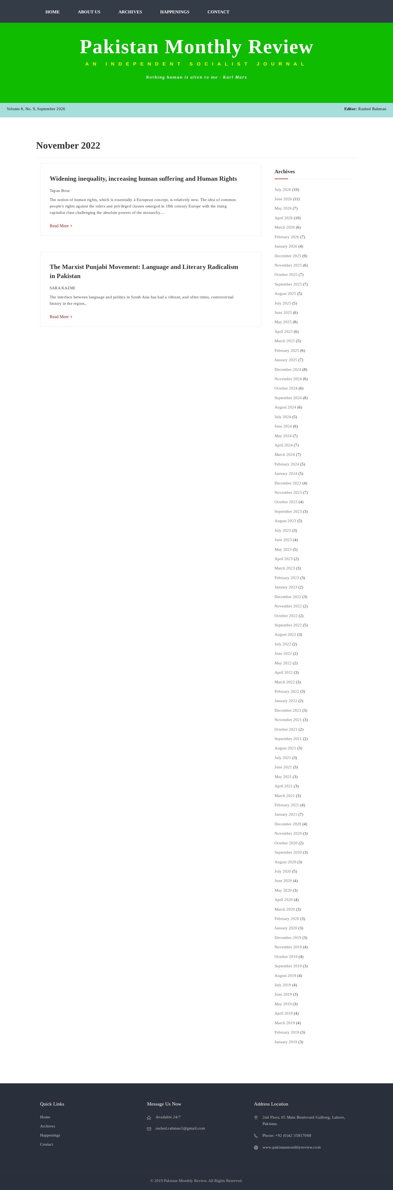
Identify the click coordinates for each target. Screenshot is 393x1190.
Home (52, 11)
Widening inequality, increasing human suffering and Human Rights (143, 178)
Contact (218, 11)
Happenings (174, 11)
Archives (130, 11)
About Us (89, 11)
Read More (60, 226)
